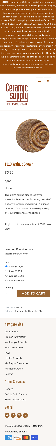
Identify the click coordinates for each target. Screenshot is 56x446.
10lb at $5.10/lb (16, 276)
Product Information (15, 336)
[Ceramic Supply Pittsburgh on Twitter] (7, 415)
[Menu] (39, 80)
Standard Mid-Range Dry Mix (28, 311)
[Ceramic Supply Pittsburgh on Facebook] (13, 415)
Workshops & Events (16, 342)
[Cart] (47, 80)
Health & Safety (13, 358)
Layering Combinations (19, 249)
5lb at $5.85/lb (16, 271)
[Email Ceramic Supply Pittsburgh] (25, 415)
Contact (9, 373)
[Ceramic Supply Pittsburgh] (17, 93)
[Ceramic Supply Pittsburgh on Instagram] (19, 415)
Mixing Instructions (16, 253)
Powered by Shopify (16, 431)
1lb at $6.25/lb (16, 266)
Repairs (9, 388)
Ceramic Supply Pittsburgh (28, 425)
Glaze (19, 307)
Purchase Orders (14, 368)
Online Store (11, 331)
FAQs (8, 352)
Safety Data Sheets (16, 394)
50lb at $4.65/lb (16, 280)
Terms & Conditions (15, 399)
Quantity (9, 287)
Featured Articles (14, 347)
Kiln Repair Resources (16, 363)
